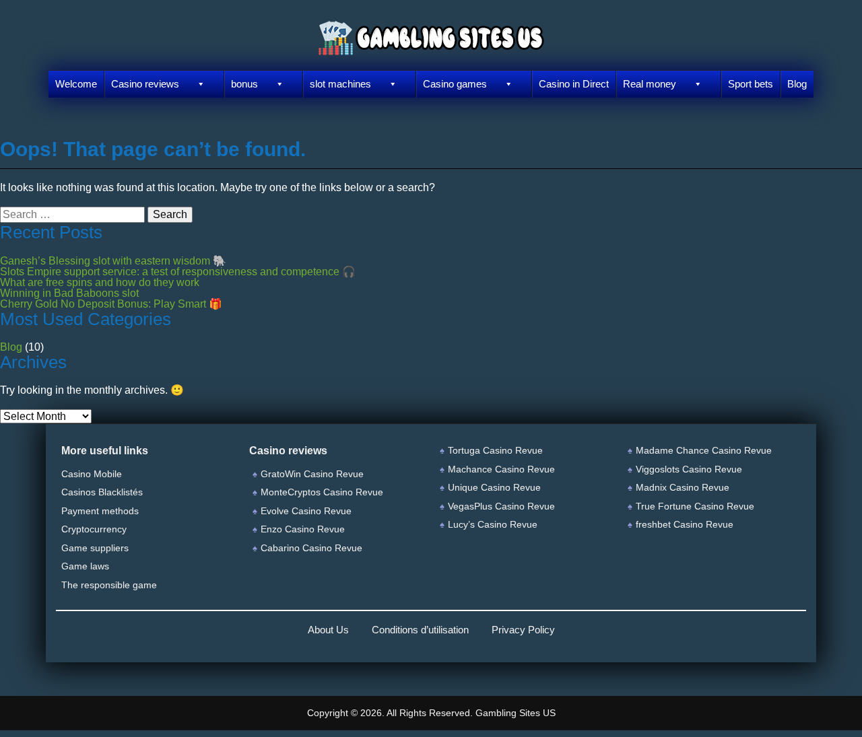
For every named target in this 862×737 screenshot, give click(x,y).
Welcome (76, 84)
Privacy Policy (523, 629)
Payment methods (100, 510)
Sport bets (750, 84)
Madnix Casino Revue (682, 487)
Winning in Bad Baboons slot (69, 293)
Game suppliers (95, 547)
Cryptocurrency (94, 529)
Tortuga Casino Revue (495, 450)
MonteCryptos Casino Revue (322, 492)
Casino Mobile (91, 473)
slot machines (340, 84)
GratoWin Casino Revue (312, 473)
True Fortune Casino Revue (695, 506)
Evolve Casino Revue (306, 510)
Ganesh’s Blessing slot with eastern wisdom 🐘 (113, 261)
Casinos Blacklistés (102, 492)
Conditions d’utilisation (420, 629)
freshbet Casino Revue (684, 524)
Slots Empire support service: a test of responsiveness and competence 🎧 (178, 271)
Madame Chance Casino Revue (704, 450)
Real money (649, 84)
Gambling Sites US (515, 712)
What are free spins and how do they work (99, 282)
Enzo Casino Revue (303, 529)
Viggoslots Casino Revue (689, 469)
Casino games (455, 84)
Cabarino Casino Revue (311, 547)
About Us (328, 629)
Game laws (85, 566)
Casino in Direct (574, 84)
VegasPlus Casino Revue (501, 506)
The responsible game (109, 585)
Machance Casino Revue (501, 469)
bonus (244, 84)
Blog (797, 84)
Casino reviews (145, 84)
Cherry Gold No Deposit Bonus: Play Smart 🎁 (111, 304)
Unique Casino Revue (494, 487)
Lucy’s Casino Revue (492, 524)
